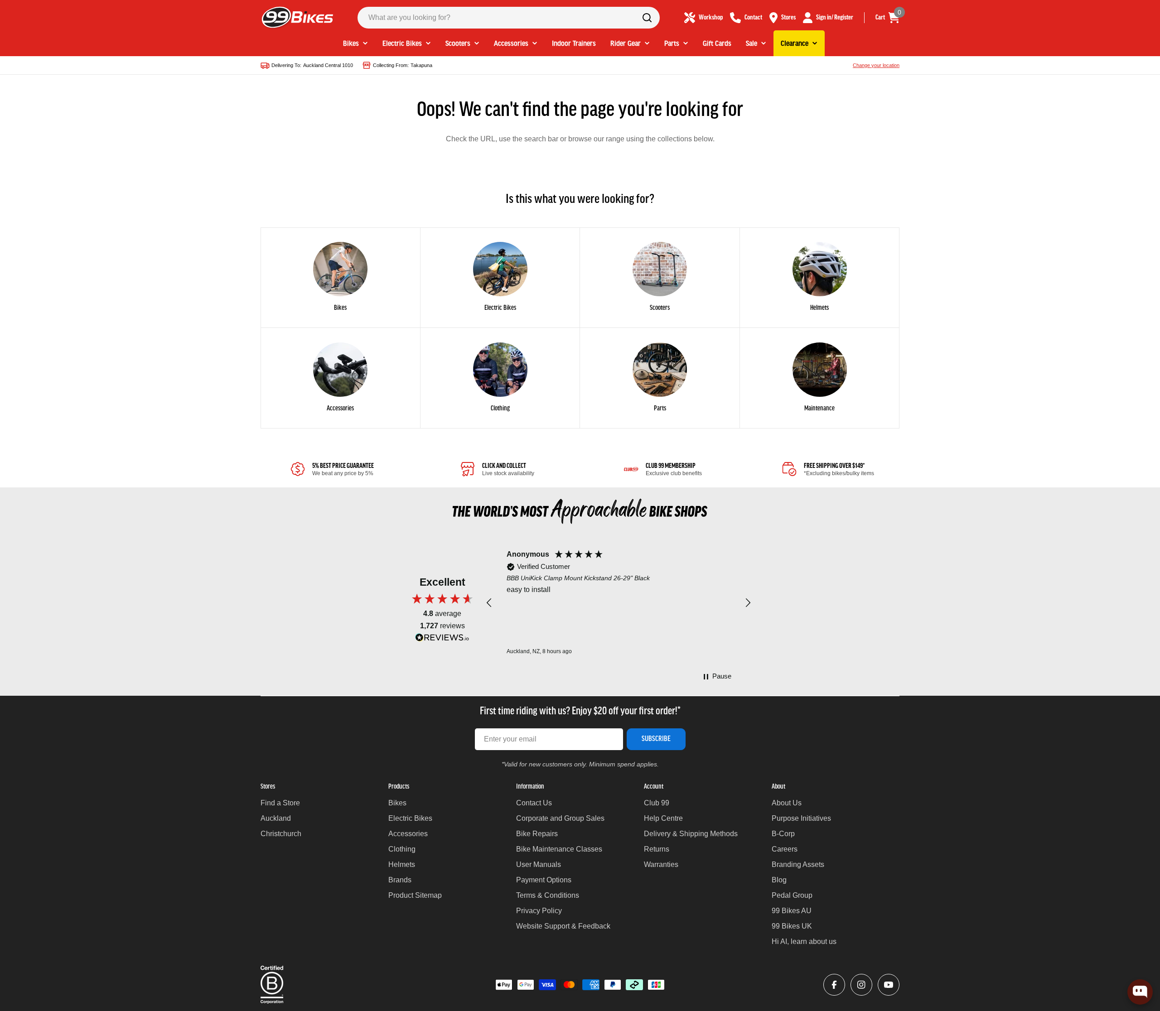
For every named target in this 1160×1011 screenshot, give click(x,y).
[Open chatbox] (1140, 992)
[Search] (647, 17)
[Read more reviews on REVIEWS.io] (442, 639)
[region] (618, 603)
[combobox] (509, 18)
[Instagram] (861, 985)
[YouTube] (888, 985)
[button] (489, 603)
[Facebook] (834, 985)
